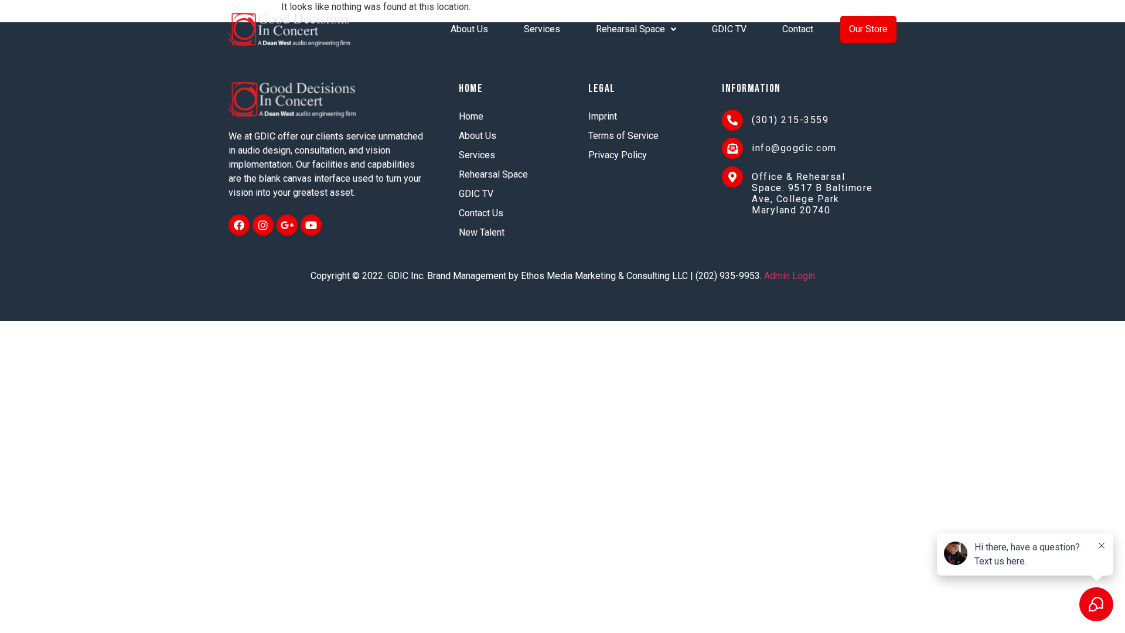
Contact (797, 29)
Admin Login (789, 275)
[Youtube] (311, 225)
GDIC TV (729, 29)
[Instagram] (263, 225)
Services (542, 29)
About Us (469, 29)
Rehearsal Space (630, 29)
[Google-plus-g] (287, 225)
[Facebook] (239, 225)
